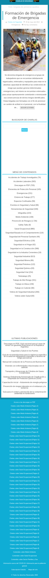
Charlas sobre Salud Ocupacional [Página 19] (25, 470)
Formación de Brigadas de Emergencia (25, 15)
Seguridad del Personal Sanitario (22, 237)
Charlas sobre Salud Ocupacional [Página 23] (25, 488)
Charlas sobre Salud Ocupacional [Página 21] (25, 481)
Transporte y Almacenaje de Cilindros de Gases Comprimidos (24, 372)
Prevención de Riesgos (21, 221)
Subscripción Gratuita (18, 569)
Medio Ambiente (22, 217)
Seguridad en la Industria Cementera (23, 252)
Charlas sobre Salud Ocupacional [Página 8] (24, 544)
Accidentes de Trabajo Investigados (22, 177)
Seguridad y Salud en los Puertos (24, 351)
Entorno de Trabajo (22, 197)
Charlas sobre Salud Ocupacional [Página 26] (25, 499)
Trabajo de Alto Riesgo (22, 280)
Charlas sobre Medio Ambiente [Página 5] (24, 417)
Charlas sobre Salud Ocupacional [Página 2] (24, 473)
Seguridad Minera (22, 260)
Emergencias (22, 193)
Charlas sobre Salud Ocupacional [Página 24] (25, 492)
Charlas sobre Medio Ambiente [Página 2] (24, 406)
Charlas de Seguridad (15, 22)
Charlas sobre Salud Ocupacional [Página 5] (24, 533)
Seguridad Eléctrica (22, 241)
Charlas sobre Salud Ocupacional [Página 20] (25, 477)
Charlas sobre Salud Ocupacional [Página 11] (24, 440)
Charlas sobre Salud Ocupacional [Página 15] (25, 455)
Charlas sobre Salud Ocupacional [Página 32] (25, 526)
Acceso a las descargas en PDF (24, 402)
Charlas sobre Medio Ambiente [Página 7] (24, 425)
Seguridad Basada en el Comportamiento (22, 233)
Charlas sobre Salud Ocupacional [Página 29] (25, 511)
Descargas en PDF (22, 185)
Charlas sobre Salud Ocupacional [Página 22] (25, 484)
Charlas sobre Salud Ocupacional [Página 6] (24, 537)
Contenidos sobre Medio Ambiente (24, 552)
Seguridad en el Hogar (23, 245)
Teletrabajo (22, 276)
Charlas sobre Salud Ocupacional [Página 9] (24, 548)
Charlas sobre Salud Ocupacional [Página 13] (25, 447)
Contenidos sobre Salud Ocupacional (24, 556)
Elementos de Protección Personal (22, 189)
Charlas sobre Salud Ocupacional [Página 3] (24, 514)
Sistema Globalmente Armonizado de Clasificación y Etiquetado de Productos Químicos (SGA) (24, 377)
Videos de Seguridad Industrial (22, 292)
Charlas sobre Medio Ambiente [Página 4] (24, 413)
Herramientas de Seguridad (22, 209)
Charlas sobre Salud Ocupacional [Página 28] (25, 507)
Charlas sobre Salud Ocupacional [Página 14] (25, 451)
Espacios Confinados (22, 201)
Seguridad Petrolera (22, 264)
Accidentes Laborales (22, 181)
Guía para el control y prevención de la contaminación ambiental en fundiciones (24, 392)
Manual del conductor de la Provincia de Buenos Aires (24, 362)
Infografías (22, 213)
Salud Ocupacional (22, 229)
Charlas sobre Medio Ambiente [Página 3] (24, 410)
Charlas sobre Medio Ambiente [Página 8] (24, 428)
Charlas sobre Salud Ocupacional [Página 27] (25, 503)
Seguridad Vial (22, 272)
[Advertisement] (24, 150)
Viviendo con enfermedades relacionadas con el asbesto (24, 366)
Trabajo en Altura (22, 284)
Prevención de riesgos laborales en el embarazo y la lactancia (24, 387)
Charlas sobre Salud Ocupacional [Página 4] (24, 529)
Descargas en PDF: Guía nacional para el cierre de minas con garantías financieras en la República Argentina (24, 345)
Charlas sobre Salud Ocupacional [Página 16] (25, 458)
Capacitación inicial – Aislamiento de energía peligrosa (24, 382)
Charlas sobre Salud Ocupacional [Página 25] (25, 496)
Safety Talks (23, 225)
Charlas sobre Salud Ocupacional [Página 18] (25, 466)
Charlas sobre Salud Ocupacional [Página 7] (24, 541)
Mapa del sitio (33, 569)
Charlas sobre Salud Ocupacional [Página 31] (25, 522)
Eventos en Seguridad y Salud (22, 205)
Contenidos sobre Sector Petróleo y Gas (24, 559)
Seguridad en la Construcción (22, 248)
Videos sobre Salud (23, 296)
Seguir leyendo (27, 107)
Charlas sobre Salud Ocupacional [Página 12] (25, 443)
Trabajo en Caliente (23, 288)
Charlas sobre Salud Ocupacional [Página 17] (25, 462)
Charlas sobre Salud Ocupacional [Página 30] (25, 518)
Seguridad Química (23, 268)
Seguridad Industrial (22, 256)
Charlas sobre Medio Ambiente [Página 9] (24, 432)
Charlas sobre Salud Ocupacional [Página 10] (25, 436)
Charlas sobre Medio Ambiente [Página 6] (24, 421)
